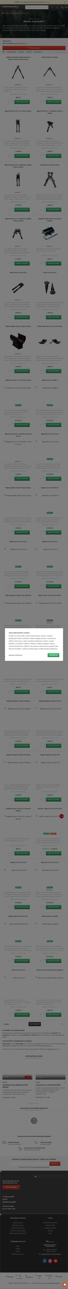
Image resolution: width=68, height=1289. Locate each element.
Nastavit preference (15, 655)
